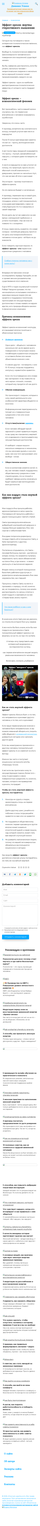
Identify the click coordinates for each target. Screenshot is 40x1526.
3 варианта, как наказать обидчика (19, 1301)
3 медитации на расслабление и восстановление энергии (18, 1283)
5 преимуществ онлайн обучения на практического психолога (19, 1074)
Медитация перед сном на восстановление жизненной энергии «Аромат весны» (20, 1012)
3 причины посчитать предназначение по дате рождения (19, 1122)
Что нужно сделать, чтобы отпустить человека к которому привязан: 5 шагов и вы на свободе (19, 1322)
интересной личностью (26, 734)
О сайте (8, 1453)
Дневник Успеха (20, 6)
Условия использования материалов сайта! (20, 1505)
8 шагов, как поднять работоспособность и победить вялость (18, 1407)
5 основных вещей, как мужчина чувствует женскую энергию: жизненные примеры (18, 1257)
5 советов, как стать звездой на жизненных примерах (17, 1365)
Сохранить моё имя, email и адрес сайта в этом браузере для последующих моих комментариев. (20, 930)
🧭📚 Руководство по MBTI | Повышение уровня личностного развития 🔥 (18, 985)
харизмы (29, 423)
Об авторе (9, 1461)
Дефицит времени (13, 340)
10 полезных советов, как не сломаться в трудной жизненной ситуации (18, 1147)
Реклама (8, 1476)
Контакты (9, 1484)
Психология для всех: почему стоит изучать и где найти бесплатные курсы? (19, 961)
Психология (9, 32)
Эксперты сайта (13, 1469)
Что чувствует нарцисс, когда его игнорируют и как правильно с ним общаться (19, 1211)
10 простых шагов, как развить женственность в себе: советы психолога (17, 1433)
